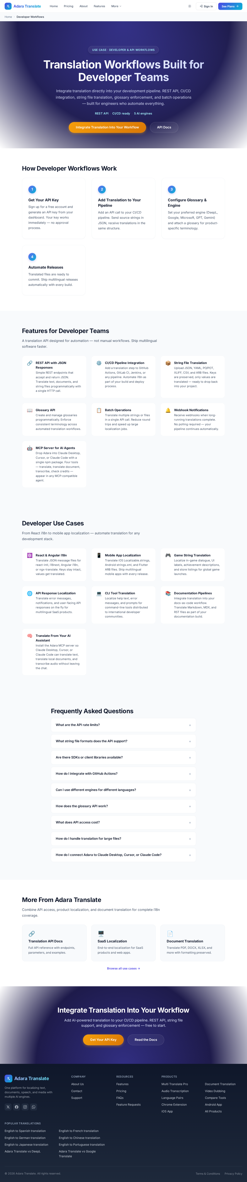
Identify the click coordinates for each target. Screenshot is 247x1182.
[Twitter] (8, 1106)
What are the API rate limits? (78, 725)
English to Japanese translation (26, 1144)
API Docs (164, 127)
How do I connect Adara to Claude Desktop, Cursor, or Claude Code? (109, 855)
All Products (213, 1111)
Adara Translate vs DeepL (23, 1151)
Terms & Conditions (208, 1173)
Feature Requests (128, 1104)
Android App (213, 1104)
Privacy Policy (233, 1173)
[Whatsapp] (33, 1106)
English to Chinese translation (79, 1138)
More (114, 6)
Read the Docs (146, 1040)
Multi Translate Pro (175, 1084)
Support (76, 1098)
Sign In (208, 6)
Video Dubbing (215, 1091)
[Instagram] (25, 1106)
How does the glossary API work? (82, 806)
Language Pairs (172, 1098)
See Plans (228, 6)
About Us (77, 1084)
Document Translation (220, 1084)
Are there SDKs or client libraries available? (89, 757)
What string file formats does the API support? (91, 741)
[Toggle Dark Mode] (190, 6)
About (84, 6)
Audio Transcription (175, 1091)
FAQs (120, 1098)
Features (99, 6)
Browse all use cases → (123, 968)
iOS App (167, 1111)
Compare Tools (215, 1098)
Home (54, 6)
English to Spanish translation (25, 1131)
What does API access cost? (78, 822)
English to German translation (25, 1138)
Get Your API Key (103, 1040)
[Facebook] (16, 1106)
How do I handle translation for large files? (88, 838)
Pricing (68, 6)
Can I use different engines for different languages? (96, 790)
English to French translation (79, 1131)
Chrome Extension (174, 1104)
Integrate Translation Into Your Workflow (107, 127)
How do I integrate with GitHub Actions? (87, 773)
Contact (76, 1091)
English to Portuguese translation (82, 1144)
